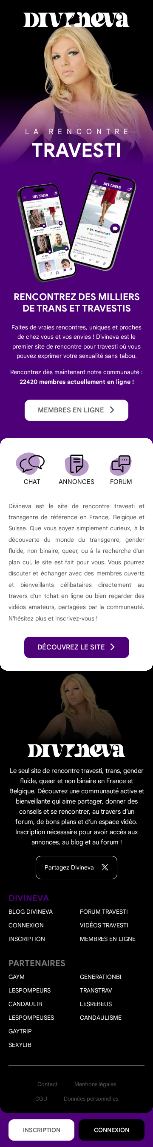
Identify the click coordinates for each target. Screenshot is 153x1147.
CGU (41, 1098)
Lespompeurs (29, 990)
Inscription (41, 1130)
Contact (47, 1084)
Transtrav (96, 990)
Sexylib (19, 1045)
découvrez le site (71, 647)
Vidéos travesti (104, 925)
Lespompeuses (31, 1017)
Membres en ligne (71, 410)
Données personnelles (91, 1098)
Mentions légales (95, 1084)
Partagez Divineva (70, 867)
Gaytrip (20, 1031)
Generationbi (101, 977)
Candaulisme (101, 1017)
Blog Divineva (30, 911)
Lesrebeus (96, 1004)
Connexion (111, 1130)
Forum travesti (104, 911)
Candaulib (25, 1004)
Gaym (16, 977)
